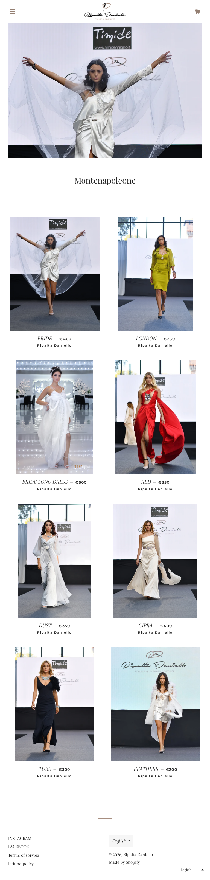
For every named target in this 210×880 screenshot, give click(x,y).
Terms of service (23, 855)
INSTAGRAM (19, 838)
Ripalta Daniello (138, 854)
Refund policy (21, 863)
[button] (191, 870)
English (119, 841)
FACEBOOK (18, 846)
